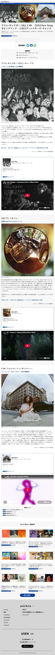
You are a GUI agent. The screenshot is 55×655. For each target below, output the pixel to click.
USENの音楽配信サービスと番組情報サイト (33, 612)
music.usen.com (10, 515)
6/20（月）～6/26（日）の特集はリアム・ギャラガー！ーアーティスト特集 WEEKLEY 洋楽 (24, 147)
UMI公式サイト (9, 513)
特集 (5, 612)
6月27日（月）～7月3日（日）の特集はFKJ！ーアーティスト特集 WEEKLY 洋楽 (21, 300)
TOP (1, 3)
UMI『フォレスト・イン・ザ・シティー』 (28, 57)
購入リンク (8, 176)
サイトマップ (25, 614)
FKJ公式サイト (9, 511)
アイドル (6, 622)
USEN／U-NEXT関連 (10, 3)
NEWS (4, 3)
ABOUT (24, 609)
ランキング (6, 619)
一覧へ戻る (26, 595)
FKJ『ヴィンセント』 (24, 55)
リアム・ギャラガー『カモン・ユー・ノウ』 (28, 52)
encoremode (7, 617)
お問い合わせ (26, 646)
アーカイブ (6, 625)
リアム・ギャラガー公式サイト (13, 509)
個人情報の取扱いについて (26, 642)
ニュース (6, 609)
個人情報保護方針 (26, 639)
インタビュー (7, 614)
